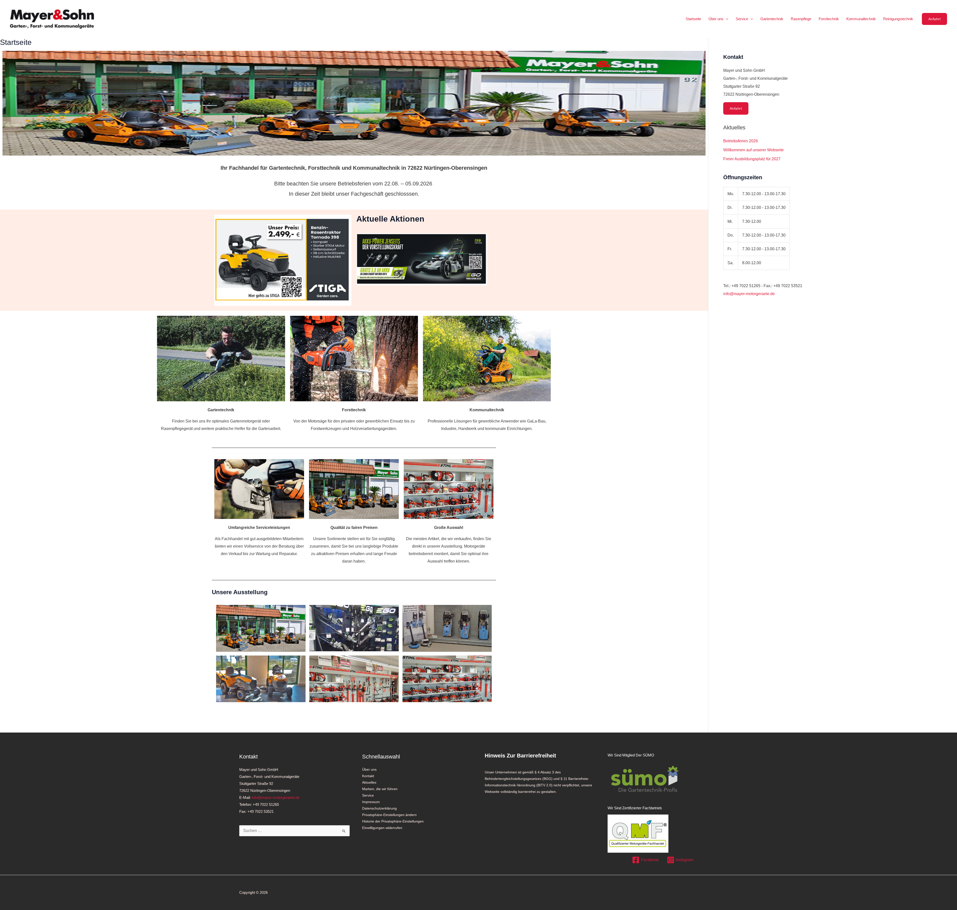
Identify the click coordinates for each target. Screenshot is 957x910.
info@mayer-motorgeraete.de (749, 294)
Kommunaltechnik (861, 19)
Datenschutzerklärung (379, 808)
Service (742, 19)
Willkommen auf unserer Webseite (753, 150)
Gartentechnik (771, 19)
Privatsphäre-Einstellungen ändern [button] (389, 815)
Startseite (693, 19)
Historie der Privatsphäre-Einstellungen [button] (393, 821)
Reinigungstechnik (898, 19)
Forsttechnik (829, 19)
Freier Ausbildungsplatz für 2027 (752, 159)
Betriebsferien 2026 (740, 141)
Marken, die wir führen (380, 789)
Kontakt (368, 776)
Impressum (371, 802)
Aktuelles (369, 782)
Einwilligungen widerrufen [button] (382, 828)
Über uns (716, 19)
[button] (725, 19)
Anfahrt (736, 108)
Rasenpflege (801, 19)
